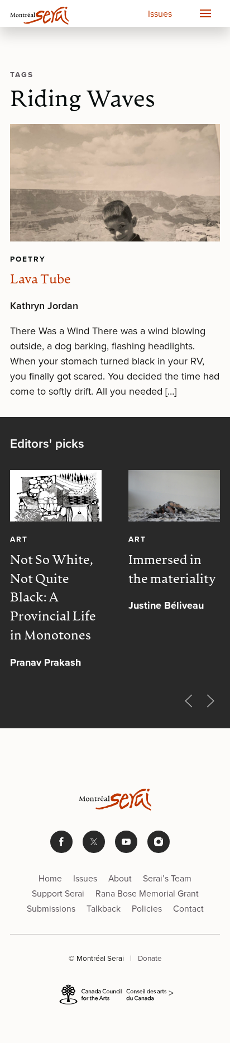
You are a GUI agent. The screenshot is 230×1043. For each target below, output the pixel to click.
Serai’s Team (167, 878)
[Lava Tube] (115, 183)
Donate (150, 958)
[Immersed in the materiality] (174, 496)
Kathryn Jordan (44, 305)
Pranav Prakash (45, 662)
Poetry (28, 258)
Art (19, 538)
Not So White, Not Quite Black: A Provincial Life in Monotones (53, 598)
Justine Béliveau (166, 605)
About (120, 878)
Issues (160, 13)
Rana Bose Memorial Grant (147, 893)
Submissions (51, 908)
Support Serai (58, 893)
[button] (205, 13)
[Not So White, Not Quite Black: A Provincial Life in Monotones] (56, 496)
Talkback (104, 908)
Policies (147, 908)
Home (50, 878)
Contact (188, 908)
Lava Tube (40, 280)
